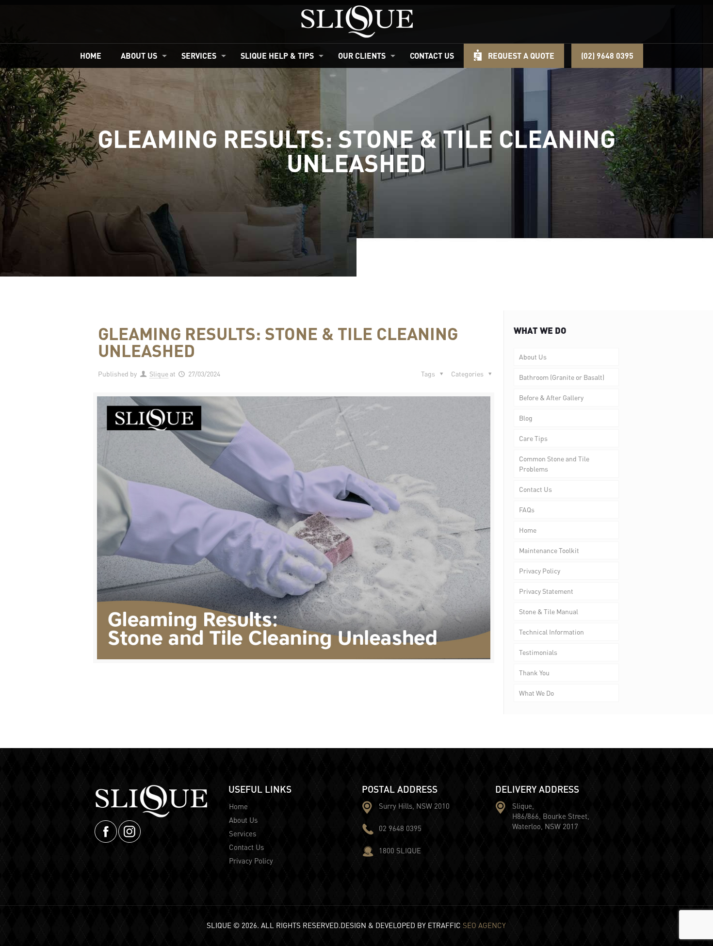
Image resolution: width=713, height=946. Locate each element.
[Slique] (356, 21)
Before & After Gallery (551, 397)
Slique (158, 373)
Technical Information (551, 631)
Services (242, 833)
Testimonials (538, 652)
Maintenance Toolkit (549, 550)
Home (527, 529)
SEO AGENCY (484, 925)
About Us (533, 356)
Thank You (534, 672)
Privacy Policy (539, 570)
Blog (526, 417)
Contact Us (535, 489)
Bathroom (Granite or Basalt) (561, 377)
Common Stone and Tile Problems (554, 463)
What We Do (536, 692)
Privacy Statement (546, 591)
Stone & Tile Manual (548, 611)
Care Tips (533, 438)
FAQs (527, 509)
